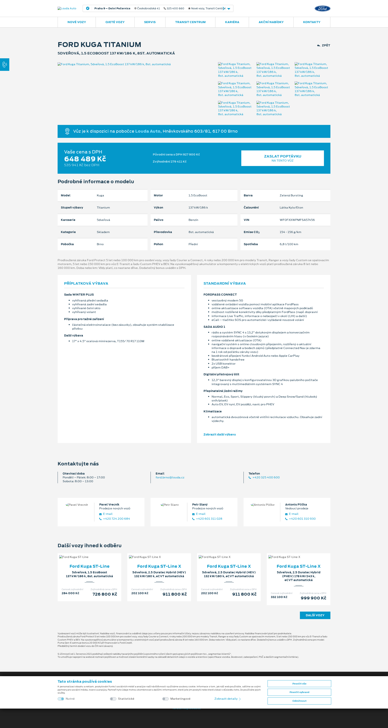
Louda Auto (147, 131)
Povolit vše (299, 683)
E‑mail (107, 514)
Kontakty (312, 22)
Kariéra (232, 22)
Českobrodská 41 (165, 8)
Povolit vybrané (299, 692)
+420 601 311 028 (208, 519)
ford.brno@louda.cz (170, 477)
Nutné (70, 699)
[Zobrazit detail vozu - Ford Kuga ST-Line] (83, 553)
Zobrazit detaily (226, 699)
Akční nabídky (271, 22)
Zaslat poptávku (282, 158)
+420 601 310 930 (302, 519)
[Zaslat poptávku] (96, 553)
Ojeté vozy (115, 22)
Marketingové (180, 699)
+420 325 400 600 (266, 477)
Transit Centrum (190, 22)
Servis (150, 22)
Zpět (326, 45)
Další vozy (315, 615)
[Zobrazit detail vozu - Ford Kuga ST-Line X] (153, 553)
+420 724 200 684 (116, 519)
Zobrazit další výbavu (219, 434)
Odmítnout (299, 700)
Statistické (126, 699)
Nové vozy (76, 22)
